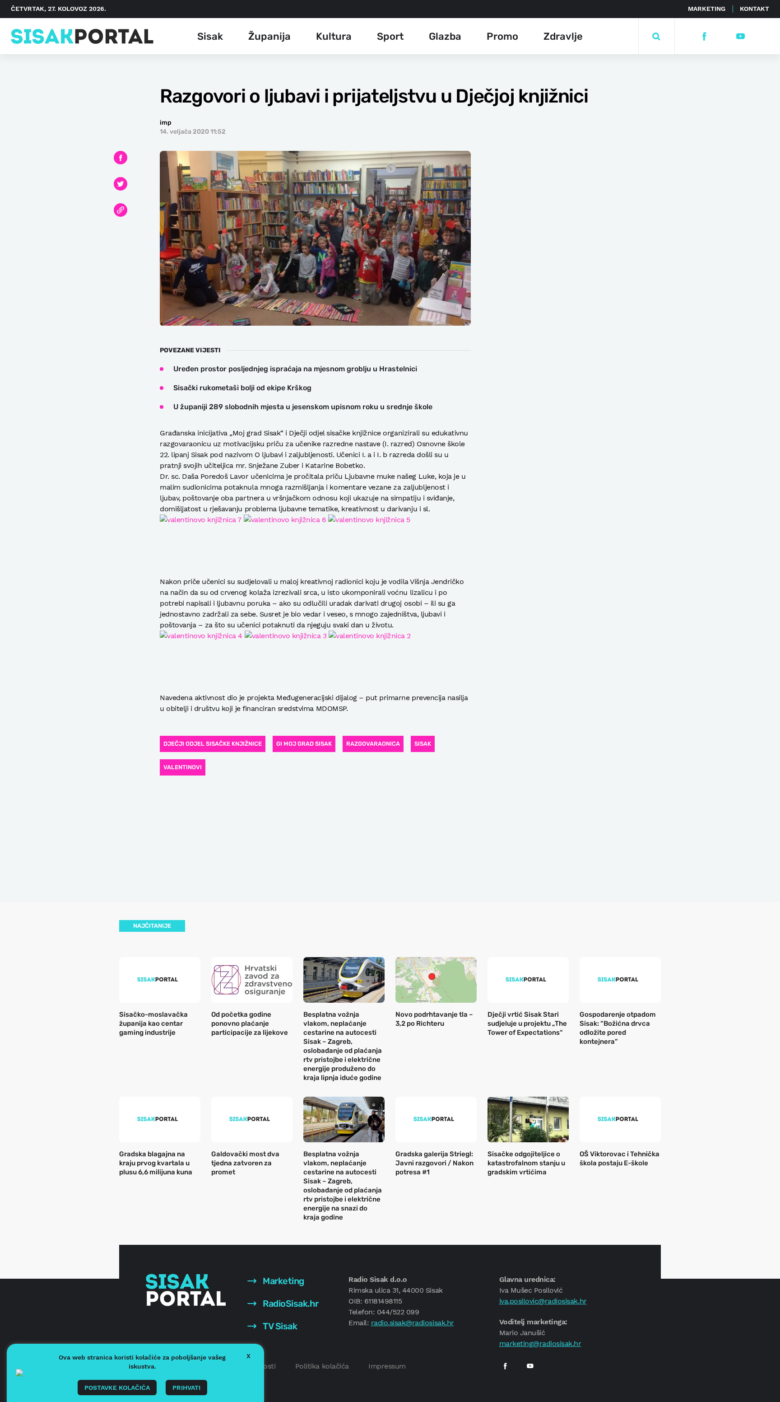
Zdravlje (563, 36)
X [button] (248, 1356)
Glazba (445, 36)
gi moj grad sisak (304, 743)
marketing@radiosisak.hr (540, 1343)
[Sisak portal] (82, 36)
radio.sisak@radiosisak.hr (412, 1322)
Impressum (387, 1366)
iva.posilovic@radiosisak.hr (543, 1301)
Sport (390, 36)
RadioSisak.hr (290, 1303)
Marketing (706, 8)
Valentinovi (182, 767)
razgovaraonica (373, 743)
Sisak (210, 36)
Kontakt (754, 8)
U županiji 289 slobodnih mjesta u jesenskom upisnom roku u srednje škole (302, 406)
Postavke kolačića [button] (117, 1387)
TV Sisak (279, 1326)
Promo (502, 36)
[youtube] (740, 36)
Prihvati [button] (186, 1387)
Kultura (334, 36)
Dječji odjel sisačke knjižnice (212, 743)
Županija (269, 36)
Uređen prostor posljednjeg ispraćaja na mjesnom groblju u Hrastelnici (295, 369)
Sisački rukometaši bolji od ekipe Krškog (242, 387)
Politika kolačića (322, 1366)
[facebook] (703, 36)
